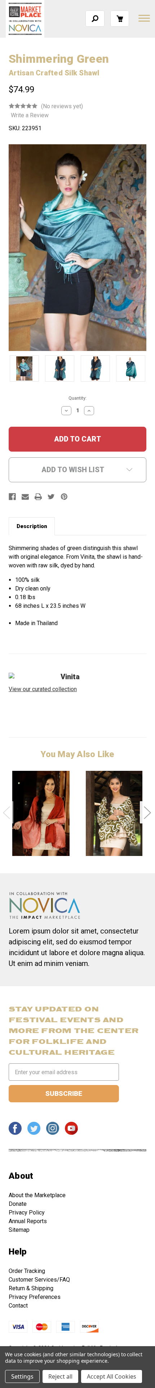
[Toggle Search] (95, 18)
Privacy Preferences (35, 1296)
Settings (22, 1376)
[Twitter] (51, 496)
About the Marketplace (37, 1195)
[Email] (25, 496)
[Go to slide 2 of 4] (147, 812)
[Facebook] (12, 496)
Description (32, 526)
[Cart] (119, 18)
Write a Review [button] (30, 115)
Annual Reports (28, 1221)
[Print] (38, 496)
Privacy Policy (27, 1212)
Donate (18, 1203)
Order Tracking (27, 1271)
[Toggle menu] (143, 18)
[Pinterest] (64, 496)
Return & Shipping (31, 1288)
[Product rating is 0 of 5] (23, 106)
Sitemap (19, 1229)
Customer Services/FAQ (39, 1279)
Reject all (60, 1376)
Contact (18, 1305)
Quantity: (77, 398)
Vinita (70, 676)
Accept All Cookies (111, 1376)
